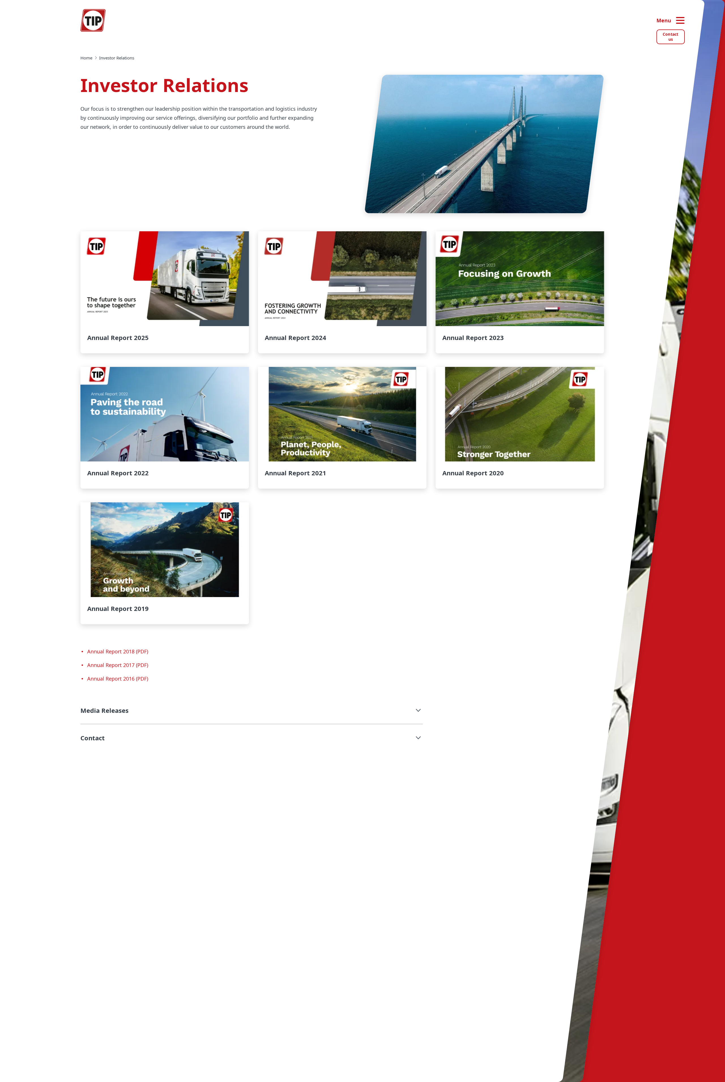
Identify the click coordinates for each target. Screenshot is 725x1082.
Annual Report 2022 (164, 428)
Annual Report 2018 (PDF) (117, 651)
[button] (251, 710)
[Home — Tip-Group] (93, 20)
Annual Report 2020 (520, 428)
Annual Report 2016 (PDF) (117, 678)
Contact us (671, 36)
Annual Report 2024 (342, 292)
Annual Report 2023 (520, 292)
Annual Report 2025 (164, 292)
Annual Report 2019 (164, 563)
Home (86, 58)
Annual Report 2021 (342, 428)
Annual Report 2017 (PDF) (117, 665)
